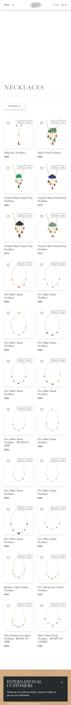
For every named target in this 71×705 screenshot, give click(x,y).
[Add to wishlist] (8, 123)
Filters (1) (14, 105)
